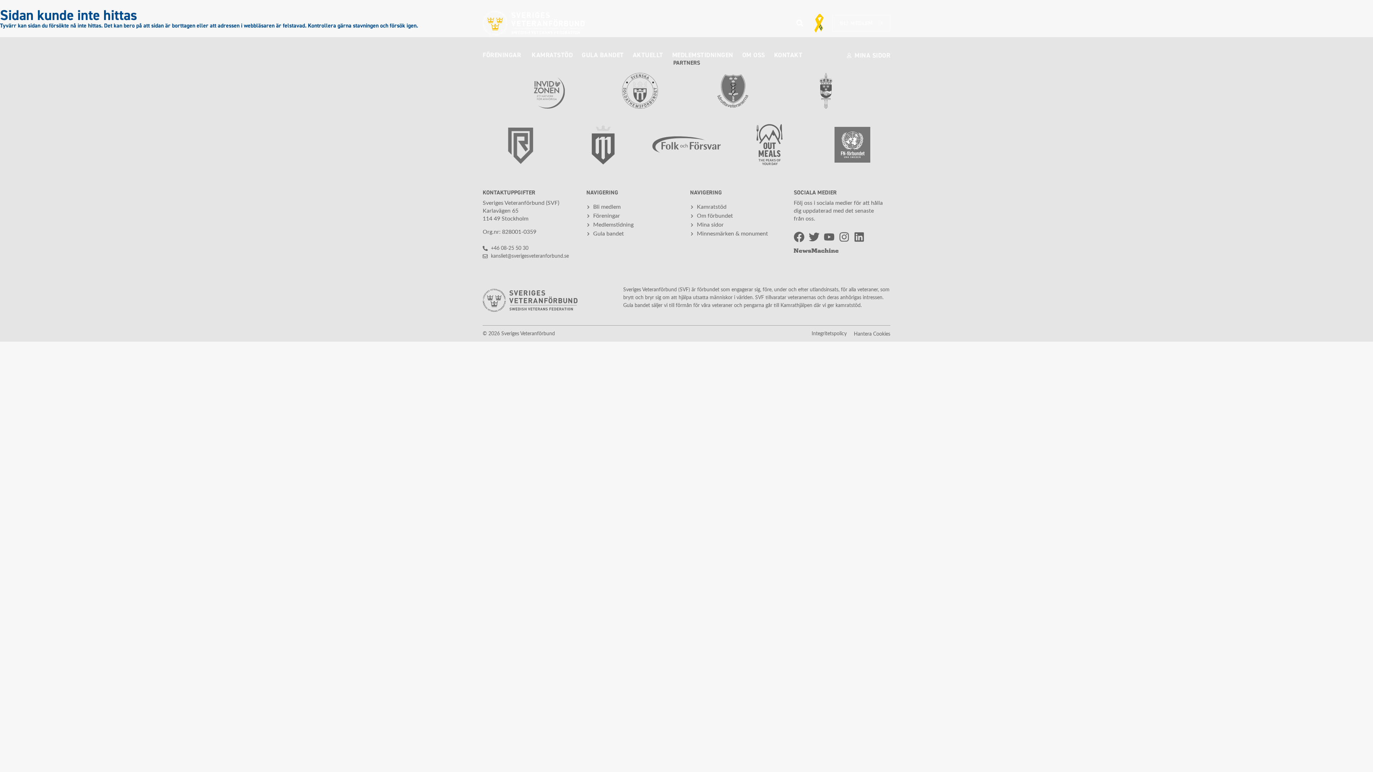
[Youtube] (829, 237)
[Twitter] (814, 237)
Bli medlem (856, 23)
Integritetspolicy (829, 333)
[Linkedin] (859, 237)
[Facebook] (799, 237)
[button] (800, 23)
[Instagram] (844, 237)
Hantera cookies (872, 334)
